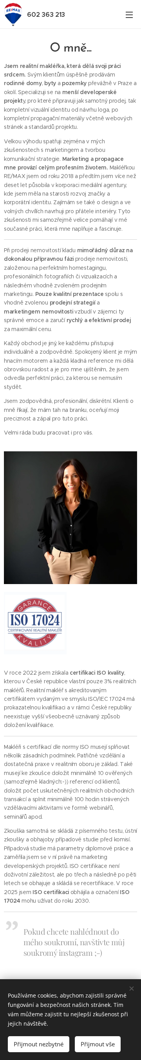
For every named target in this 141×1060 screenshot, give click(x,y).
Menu (129, 14)
